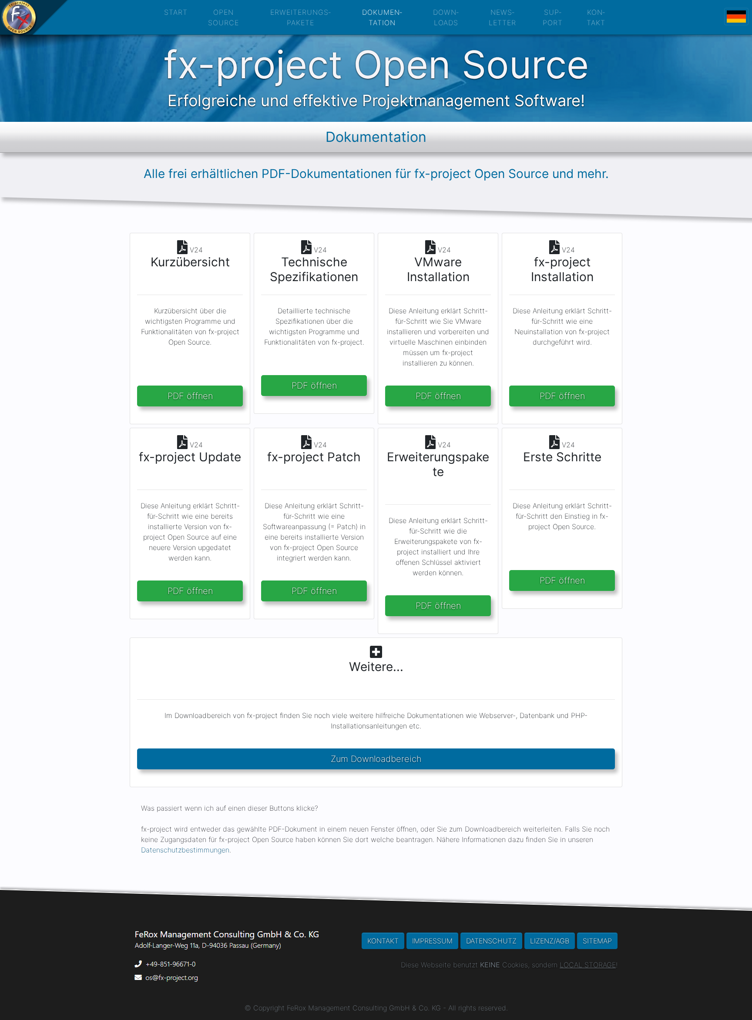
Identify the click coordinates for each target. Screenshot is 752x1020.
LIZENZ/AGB (549, 940)
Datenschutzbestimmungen (185, 850)
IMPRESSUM (432, 940)
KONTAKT (383, 940)
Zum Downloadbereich (376, 759)
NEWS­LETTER (502, 17)
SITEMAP (597, 940)
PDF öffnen (190, 396)
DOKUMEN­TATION (382, 17)
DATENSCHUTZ (491, 940)
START (176, 12)
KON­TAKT (596, 17)
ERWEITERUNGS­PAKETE (300, 17)
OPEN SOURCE (223, 17)
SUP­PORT (553, 17)
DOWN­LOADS (446, 17)
